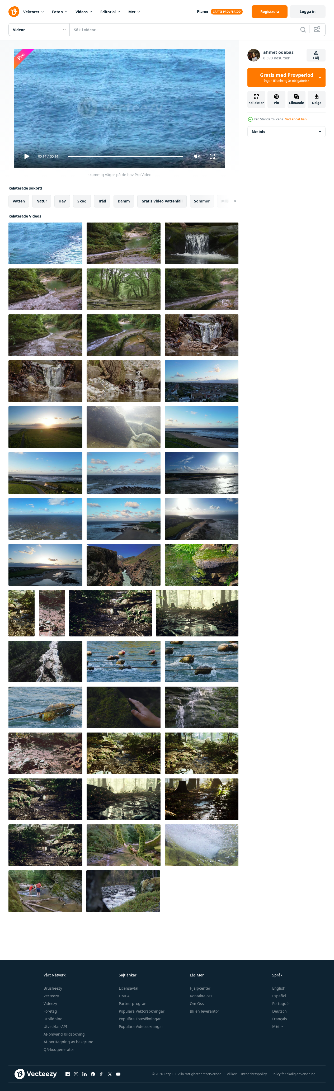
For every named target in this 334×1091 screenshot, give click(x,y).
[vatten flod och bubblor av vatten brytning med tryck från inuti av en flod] (201, 845)
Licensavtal (128, 988)
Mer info (258, 131)
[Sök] (303, 29)
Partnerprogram (133, 1003)
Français (279, 1018)
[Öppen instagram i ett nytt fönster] (76, 1074)
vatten (19, 201)
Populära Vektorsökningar (141, 1011)
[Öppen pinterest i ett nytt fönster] (93, 1074)
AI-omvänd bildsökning (64, 1034)
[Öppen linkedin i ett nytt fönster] (84, 1074)
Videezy (50, 1003)
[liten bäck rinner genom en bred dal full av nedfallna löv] (21, 613)
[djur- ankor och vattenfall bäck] (201, 335)
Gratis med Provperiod (286, 77)
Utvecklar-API (55, 1026)
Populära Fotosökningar (140, 1018)
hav (62, 201)
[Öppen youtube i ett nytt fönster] (118, 1074)
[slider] (125, 156)
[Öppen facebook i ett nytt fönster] (67, 1074)
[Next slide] (230, 201)
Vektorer (31, 11)
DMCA (124, 995)
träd (102, 201)
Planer (203, 11)
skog (82, 201)
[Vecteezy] (13, 11)
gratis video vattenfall (162, 201)
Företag (50, 1011)
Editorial (108, 11)
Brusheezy (53, 988)
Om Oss (197, 1003)
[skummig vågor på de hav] (45, 243)
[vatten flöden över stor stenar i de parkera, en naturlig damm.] (201, 565)
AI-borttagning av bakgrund (68, 1041)
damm (124, 201)
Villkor (232, 1073)
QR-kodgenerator (59, 1049)
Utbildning (53, 1018)
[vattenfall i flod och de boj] (124, 661)
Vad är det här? (296, 119)
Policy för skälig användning (293, 1073)
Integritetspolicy (254, 1073)
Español (279, 995)
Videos (82, 11)
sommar (202, 201)
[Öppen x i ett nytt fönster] (110, 1074)
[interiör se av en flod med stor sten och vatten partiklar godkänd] (124, 427)
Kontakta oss (201, 995)
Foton (57, 11)
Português (281, 1003)
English (278, 988)
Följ (316, 58)
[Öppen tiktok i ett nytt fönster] (101, 1074)
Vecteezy (51, 995)
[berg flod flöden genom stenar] (124, 565)
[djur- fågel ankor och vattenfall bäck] (124, 381)
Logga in (308, 11)
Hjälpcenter (200, 988)
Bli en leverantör (204, 1011)
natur (41, 201)
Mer (131, 11)
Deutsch (279, 1011)
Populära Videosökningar (141, 1026)
